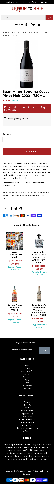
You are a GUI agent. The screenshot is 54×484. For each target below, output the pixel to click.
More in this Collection (26, 225)
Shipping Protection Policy (27, 428)
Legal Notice (27, 416)
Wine (27, 380)
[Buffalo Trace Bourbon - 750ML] (14, 293)
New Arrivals (27, 385)
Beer (27, 382)
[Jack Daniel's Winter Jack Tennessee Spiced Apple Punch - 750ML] (39, 293)
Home (5, 32)
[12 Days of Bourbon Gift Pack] (14, 241)
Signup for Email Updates (27, 342)
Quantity (7, 134)
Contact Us (26, 407)
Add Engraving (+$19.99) (18, 118)
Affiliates (27, 431)
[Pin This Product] (20, 209)
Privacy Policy (27, 410)
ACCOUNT (19, 24)
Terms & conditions (27, 419)
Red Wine (14, 32)
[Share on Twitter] (16, 209)
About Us (27, 405)
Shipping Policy (27, 413)
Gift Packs (27, 368)
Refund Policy (27, 425)
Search (27, 402)
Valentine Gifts (27, 371)
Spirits (27, 374)
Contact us (27, 388)
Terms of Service (27, 422)
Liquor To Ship (25, 471)
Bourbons (27, 377)
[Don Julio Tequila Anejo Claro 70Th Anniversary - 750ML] (39, 241)
